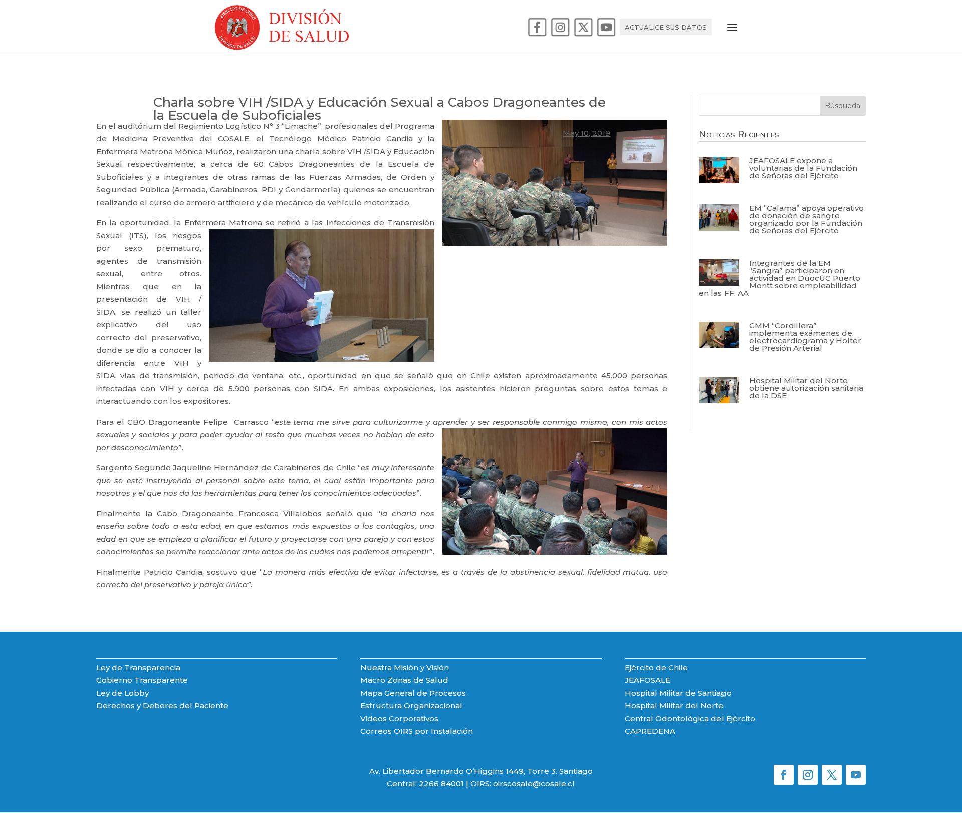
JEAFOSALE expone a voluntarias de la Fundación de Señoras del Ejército (803, 168)
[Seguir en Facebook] (784, 775)
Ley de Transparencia (138, 667)
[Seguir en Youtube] (856, 775)
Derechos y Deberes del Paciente (162, 705)
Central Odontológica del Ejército (690, 718)
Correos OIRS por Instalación (416, 731)
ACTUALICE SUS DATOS (666, 27)
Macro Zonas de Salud (404, 680)
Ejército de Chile (656, 667)
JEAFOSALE (647, 680)
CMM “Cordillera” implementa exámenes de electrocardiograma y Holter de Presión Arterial (805, 337)
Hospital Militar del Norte (674, 705)
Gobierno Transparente (142, 680)
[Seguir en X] (832, 775)
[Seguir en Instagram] (808, 775)
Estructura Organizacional (411, 705)
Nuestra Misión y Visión (404, 667)
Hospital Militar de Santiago (678, 693)
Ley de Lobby (122, 693)
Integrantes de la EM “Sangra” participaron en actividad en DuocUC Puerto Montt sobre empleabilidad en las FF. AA (779, 278)
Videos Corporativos (399, 718)
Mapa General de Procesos (413, 693)
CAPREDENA (650, 731)
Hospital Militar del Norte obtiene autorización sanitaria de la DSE (806, 388)
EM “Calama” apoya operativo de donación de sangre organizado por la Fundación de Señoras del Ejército (806, 219)
